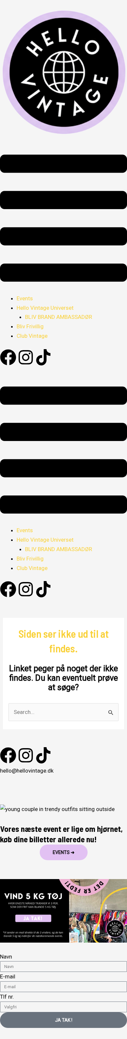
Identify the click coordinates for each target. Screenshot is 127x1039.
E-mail (7, 976)
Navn (6, 956)
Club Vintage (32, 336)
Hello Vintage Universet (45, 308)
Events (25, 298)
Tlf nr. (7, 996)
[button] (63, 220)
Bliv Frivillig (30, 326)
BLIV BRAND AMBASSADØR (58, 317)
